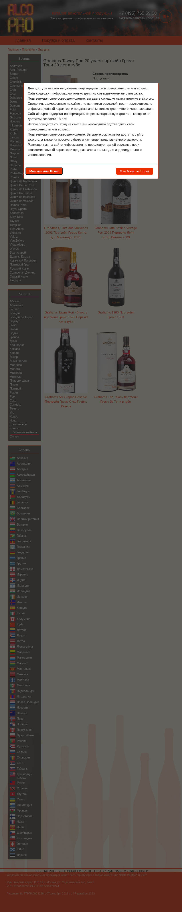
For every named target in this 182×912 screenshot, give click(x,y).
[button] (44, 171)
